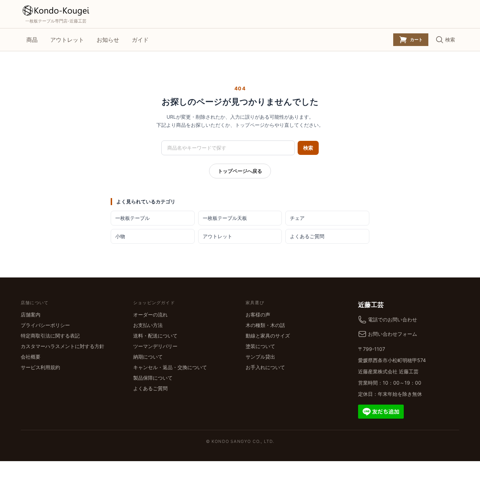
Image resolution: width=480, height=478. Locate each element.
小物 (120, 236)
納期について (148, 357)
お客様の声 (258, 314)
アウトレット (67, 39)
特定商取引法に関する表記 (50, 336)
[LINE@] (381, 411)
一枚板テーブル (132, 218)
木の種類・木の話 (265, 325)
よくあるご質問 (307, 236)
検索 (308, 148)
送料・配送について (155, 336)
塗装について (260, 346)
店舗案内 (30, 314)
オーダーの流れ (150, 314)
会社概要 (30, 357)
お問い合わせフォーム (392, 334)
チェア (297, 218)
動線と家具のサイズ (268, 336)
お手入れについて (265, 367)
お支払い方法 (148, 325)
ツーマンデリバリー (155, 346)
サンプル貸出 (260, 357)
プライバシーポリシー (45, 325)
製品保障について (153, 378)
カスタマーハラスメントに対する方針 (62, 346)
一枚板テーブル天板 (225, 218)
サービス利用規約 (40, 367)
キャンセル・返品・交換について (170, 367)
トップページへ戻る (240, 171)
